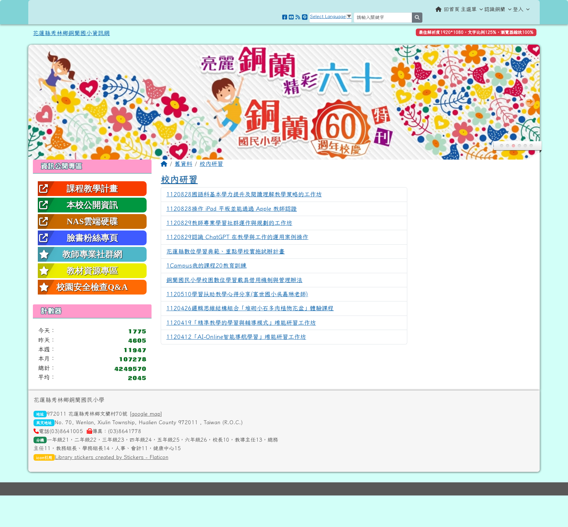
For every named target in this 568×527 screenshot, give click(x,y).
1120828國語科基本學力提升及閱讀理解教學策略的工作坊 (244, 194)
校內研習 (211, 163)
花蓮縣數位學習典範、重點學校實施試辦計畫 (225, 251)
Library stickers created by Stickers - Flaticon (111, 457)
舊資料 (183, 163)
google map (145, 413)
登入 (518, 9)
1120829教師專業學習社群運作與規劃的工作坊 (229, 223)
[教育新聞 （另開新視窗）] (298, 17)
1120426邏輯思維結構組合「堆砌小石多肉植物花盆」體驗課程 (250, 308)
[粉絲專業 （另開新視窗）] (284, 17)
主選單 (469, 9)
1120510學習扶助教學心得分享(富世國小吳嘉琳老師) (237, 294)
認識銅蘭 (494, 9)
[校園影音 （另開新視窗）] (291, 17)
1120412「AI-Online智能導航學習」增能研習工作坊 (236, 337)
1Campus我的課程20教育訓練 (206, 265)
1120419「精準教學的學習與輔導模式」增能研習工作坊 (241, 322)
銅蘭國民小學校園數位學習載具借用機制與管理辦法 (234, 280)
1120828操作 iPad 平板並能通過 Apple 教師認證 (231, 208)
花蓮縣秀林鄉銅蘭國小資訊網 (71, 33)
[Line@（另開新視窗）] (304, 17)
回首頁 (452, 9)
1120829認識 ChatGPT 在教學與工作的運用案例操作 (237, 237)
